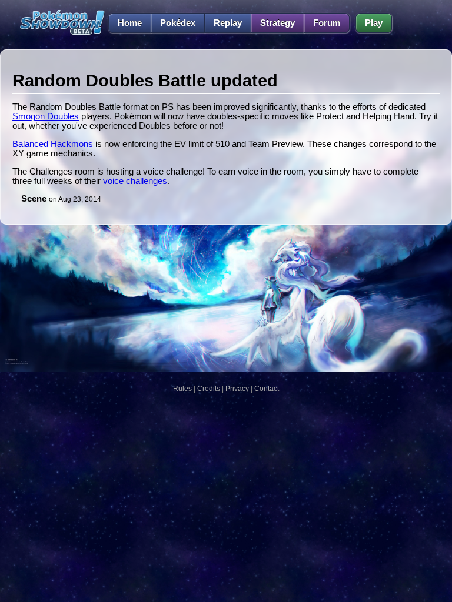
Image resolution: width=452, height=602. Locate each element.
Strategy (277, 23)
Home (130, 23)
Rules (182, 388)
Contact (266, 388)
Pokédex (177, 23)
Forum (326, 23)
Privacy (237, 388)
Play (374, 23)
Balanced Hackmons (52, 144)
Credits (208, 388)
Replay (228, 23)
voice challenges (135, 181)
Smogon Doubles (45, 116)
